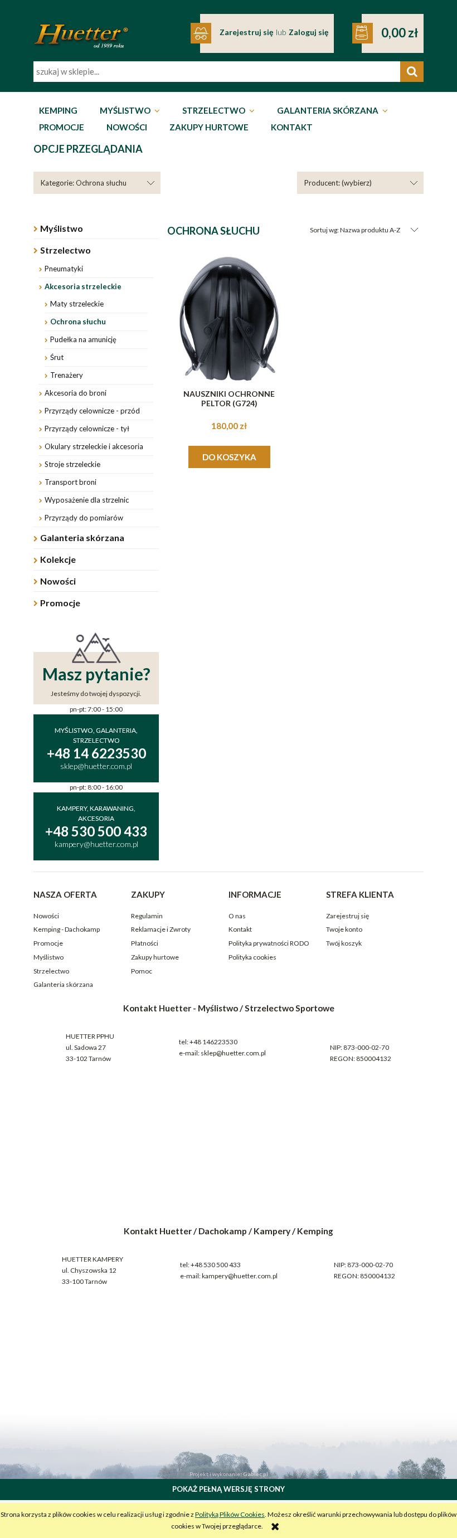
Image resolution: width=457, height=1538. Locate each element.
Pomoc (141, 971)
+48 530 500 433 (216, 1264)
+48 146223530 (213, 1042)
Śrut (57, 357)
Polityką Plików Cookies (230, 1514)
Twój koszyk (344, 943)
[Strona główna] (80, 29)
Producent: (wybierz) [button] (338, 182)
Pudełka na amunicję (83, 339)
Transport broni (70, 482)
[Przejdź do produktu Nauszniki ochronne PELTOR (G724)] (229, 319)
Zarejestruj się (347, 916)
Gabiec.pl (255, 1474)
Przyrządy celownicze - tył (87, 428)
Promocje (60, 602)
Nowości (58, 581)
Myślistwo (61, 228)
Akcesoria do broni (75, 392)
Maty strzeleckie (77, 303)
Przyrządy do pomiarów (84, 517)
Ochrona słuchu (78, 321)
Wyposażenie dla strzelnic (87, 499)
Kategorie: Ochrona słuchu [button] (84, 182)
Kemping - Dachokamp (66, 929)
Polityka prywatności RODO (269, 943)
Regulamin (147, 916)
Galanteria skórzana (82, 537)
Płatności (144, 943)
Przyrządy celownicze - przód (92, 410)
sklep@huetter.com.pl (233, 1053)
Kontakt (240, 929)
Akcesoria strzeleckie (83, 286)
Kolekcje (58, 559)
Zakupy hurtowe (155, 957)
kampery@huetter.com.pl (240, 1276)
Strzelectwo (65, 250)
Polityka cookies (252, 957)
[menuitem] (58, 111)
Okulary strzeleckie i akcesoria (94, 446)
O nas (237, 916)
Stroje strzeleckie (72, 464)
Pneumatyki (64, 268)
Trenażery (66, 375)
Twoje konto (344, 929)
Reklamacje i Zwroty (161, 929)
